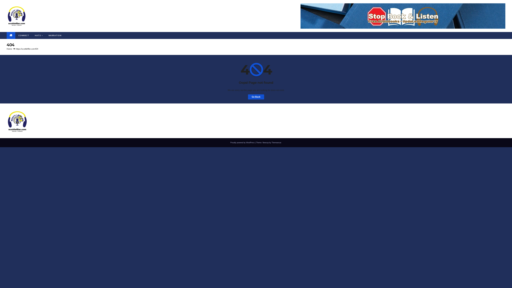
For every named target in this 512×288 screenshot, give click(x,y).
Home (9, 49)
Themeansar (276, 143)
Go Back (256, 97)
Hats (38, 35)
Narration (55, 35)
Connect (23, 35)
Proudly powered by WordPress (242, 143)
